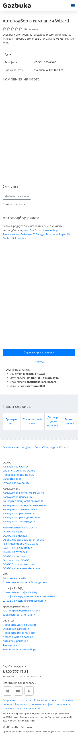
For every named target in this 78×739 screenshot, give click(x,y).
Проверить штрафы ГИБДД (20, 592)
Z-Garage (26, 234)
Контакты (25, 700)
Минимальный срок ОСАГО (20, 527)
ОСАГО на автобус (14, 556)
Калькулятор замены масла (20, 509)
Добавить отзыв (17, 196)
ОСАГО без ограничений (18, 564)
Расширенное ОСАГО (16, 560)
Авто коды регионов (15, 641)
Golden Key (19, 238)
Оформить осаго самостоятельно (23, 539)
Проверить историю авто (19, 632)
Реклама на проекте (46, 700)
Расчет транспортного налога (21, 610)
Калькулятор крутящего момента (23, 492)
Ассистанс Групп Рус (58, 234)
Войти (39, 362)
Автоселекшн (11, 234)
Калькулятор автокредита (19, 521)
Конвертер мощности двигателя (23, 501)
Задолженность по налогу (19, 614)
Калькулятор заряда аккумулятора (24, 505)
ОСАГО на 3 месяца (15, 535)
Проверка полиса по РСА (18, 474)
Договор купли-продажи (52, 421)
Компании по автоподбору (19, 649)
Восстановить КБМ (14, 578)
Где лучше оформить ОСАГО (20, 543)
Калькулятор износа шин (18, 497)
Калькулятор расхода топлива (21, 517)
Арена (24, 230)
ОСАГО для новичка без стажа (21, 568)
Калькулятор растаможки (18, 513)
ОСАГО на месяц (13, 531)
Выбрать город (12, 478)
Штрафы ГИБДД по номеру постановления (29, 596)
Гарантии (21, 704)
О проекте (9, 700)
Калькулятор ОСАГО (15, 466)
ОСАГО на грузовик (15, 552)
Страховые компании (16, 483)
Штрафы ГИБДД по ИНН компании (24, 600)
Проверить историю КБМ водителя (25, 582)
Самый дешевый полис (17, 548)
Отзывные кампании (16, 628)
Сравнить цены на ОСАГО (19, 470)
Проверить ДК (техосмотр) (19, 624)
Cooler (7, 238)
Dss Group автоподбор (44, 230)
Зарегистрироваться (39, 352)
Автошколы (10, 645)
